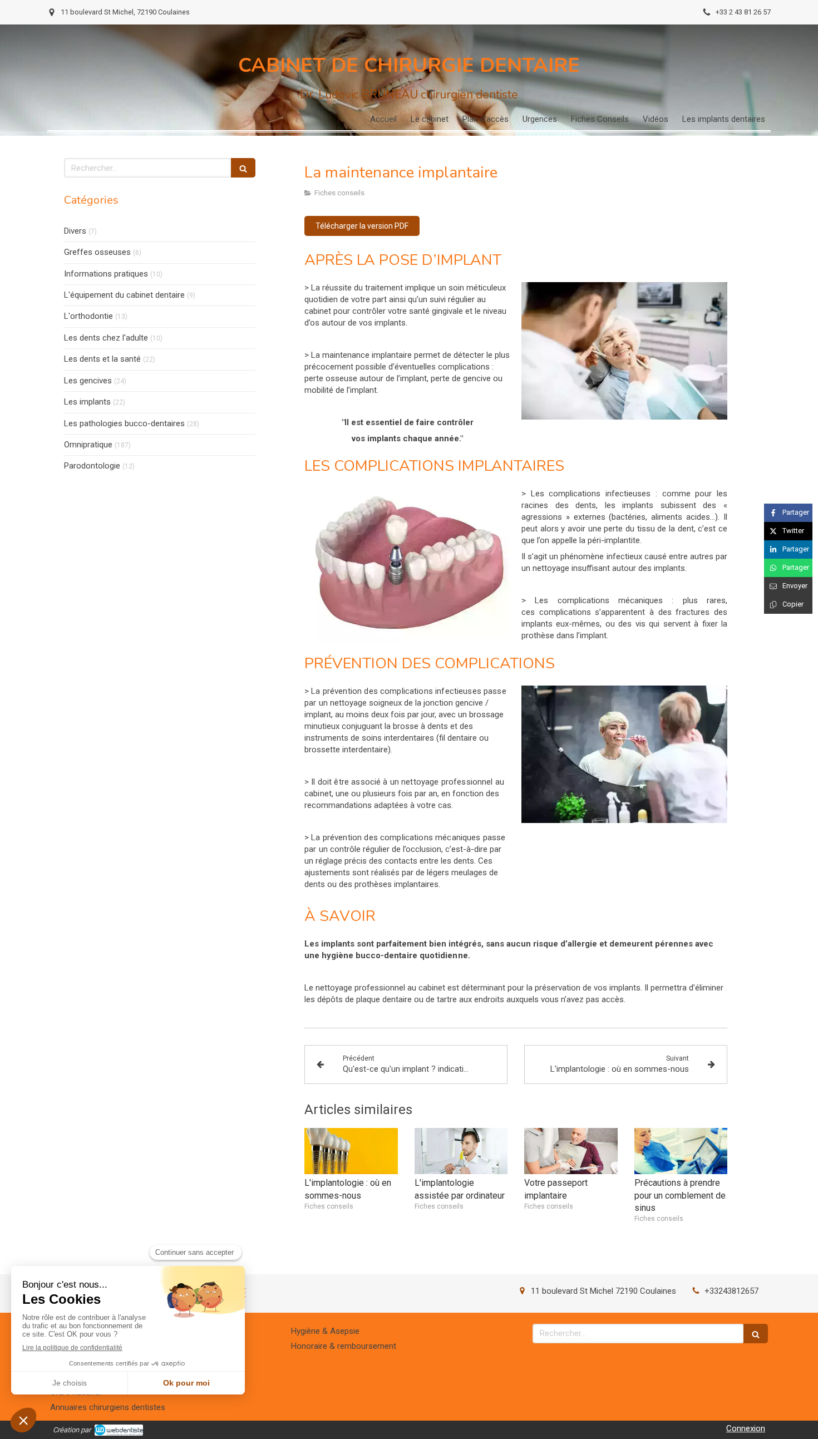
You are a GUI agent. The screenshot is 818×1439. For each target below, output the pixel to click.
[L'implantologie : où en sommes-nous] (351, 1151)
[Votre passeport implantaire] (571, 1151)
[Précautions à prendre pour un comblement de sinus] (681, 1151)
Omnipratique (88, 445)
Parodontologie (92, 466)
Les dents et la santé (102, 359)
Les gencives (88, 381)
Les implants (87, 402)
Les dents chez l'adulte (106, 338)
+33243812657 (731, 1291)
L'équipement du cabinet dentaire (124, 295)
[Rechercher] (243, 168)
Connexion (745, 1428)
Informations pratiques (106, 274)
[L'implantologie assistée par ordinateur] (461, 1151)
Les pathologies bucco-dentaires (124, 423)
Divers (75, 231)
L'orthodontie (88, 316)
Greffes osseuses (97, 252)
